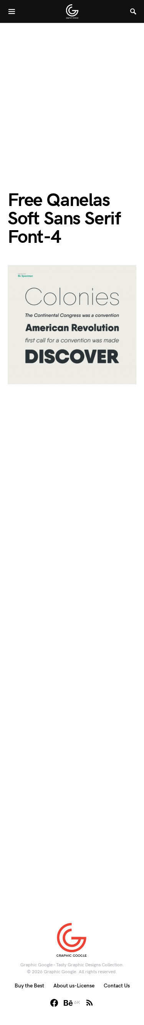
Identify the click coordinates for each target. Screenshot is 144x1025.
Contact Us (117, 985)
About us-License (73, 985)
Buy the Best (29, 985)
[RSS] (89, 1003)
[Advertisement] (72, 95)
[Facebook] (54, 1003)
